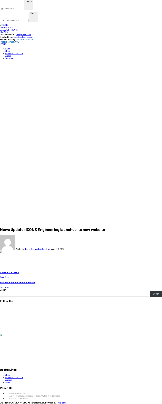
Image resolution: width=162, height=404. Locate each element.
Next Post (4, 287)
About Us (9, 375)
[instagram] (1, 328)
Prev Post (4, 277)
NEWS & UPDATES (9, 272)
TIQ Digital (61, 403)
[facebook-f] (1, 315)
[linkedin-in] (1, 322)
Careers (8, 380)
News (7, 382)
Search (3, 290)
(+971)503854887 (23, 34)
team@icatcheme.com (23, 37)
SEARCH (28, 1)
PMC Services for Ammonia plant (17, 282)
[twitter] (1, 308)
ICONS (3, 44)
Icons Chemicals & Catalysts (37, 249)
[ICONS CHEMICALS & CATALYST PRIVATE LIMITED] (9, 32)
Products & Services (14, 377)
